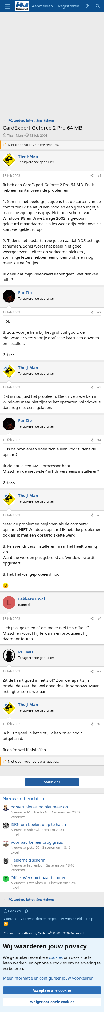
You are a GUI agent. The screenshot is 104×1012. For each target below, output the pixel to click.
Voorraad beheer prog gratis (37, 842)
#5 (99, 515)
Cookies (14, 911)
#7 (99, 671)
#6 (99, 618)
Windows (18, 816)
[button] (26, 911)
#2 (99, 312)
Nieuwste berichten (23, 798)
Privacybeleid (71, 918)
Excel (15, 834)
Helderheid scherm (28, 860)
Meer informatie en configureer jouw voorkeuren (48, 978)
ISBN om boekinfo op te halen (38, 824)
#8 (99, 724)
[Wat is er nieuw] (87, 6)
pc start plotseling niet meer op (39, 806)
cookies (56, 957)
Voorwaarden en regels (38, 918)
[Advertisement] (52, 66)
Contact (10, 918)
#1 (99, 175)
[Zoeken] (98, 6)
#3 (99, 387)
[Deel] (92, 176)
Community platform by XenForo (46, 933)
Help (89, 918)
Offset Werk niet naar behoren (38, 877)
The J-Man (15, 135)
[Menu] (7, 6)
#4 (99, 440)
